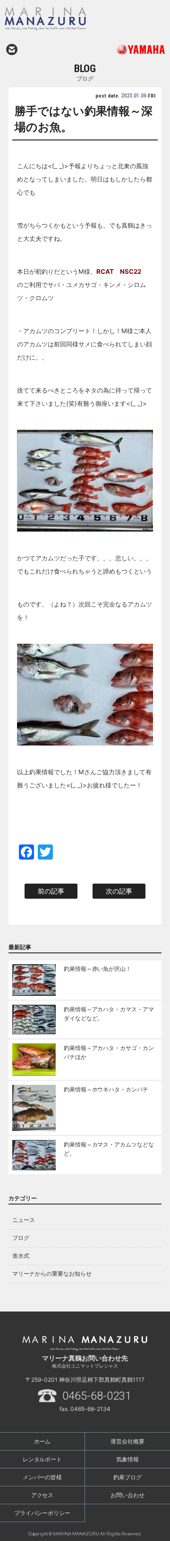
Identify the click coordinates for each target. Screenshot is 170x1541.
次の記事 (119, 891)
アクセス (42, 1495)
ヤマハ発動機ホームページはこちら (125, 49)
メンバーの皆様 (42, 1477)
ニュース (23, 1219)
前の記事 (51, 891)
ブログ (20, 1237)
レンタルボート (42, 1459)
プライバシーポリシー (42, 1512)
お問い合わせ (12, 49)
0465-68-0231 (96, 1395)
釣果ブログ (127, 1477)
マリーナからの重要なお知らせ (52, 1273)
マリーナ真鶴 (64, 18)
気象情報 (127, 1459)
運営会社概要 (127, 1441)
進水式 (20, 1255)
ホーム (42, 1441)
